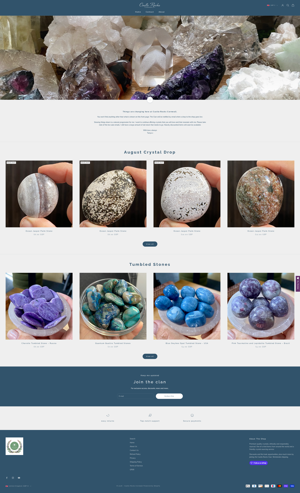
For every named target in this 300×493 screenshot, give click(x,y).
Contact (150, 12)
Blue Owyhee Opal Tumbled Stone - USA (187, 343)
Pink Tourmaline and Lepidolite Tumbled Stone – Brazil (261, 343)
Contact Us (134, 450)
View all (150, 244)
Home (138, 12)
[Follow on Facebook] (7, 478)
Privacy (133, 458)
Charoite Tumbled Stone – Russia (39, 343)
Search (132, 439)
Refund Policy (135, 454)
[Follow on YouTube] (19, 478)
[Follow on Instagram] (13, 478)
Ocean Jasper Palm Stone (39, 231)
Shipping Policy (136, 462)
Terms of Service (136, 466)
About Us (133, 446)
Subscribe (169, 396)
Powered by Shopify (152, 486)
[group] (150, 50)
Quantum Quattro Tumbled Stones (113, 343)
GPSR (132, 470)
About (162, 12)
